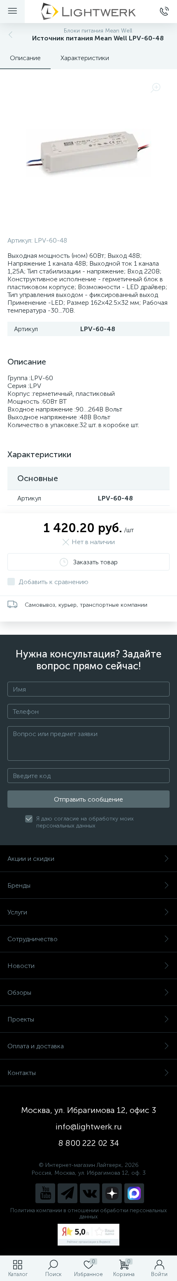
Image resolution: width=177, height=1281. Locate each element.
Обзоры (19, 992)
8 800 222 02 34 (88, 1143)
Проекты (20, 1019)
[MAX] (134, 1193)
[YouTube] (45, 1193)
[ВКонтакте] (90, 1193)
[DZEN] (112, 1193)
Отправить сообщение (88, 799)
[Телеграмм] (67, 1193)
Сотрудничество (32, 939)
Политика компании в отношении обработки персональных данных (88, 1213)
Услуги (17, 912)
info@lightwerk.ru (89, 1126)
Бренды (18, 885)
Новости (21, 966)
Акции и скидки (30, 859)
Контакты (21, 1073)
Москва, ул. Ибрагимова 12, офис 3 (88, 1110)
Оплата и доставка (35, 1046)
